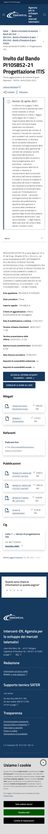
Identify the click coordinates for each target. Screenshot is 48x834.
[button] (44, 14)
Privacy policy (8, 795)
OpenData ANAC (12, 546)
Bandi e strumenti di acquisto (25, 30)
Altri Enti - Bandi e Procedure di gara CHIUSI (19, 42)
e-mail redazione (18, 674)
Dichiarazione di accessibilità (15, 733)
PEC (17, 654)
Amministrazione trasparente (16, 721)
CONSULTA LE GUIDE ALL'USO (19, 385)
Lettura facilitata (10, 87)
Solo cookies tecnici (24, 804)
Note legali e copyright (13, 727)
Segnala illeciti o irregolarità (15, 724)
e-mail (6, 654)
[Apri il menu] (3, 14)
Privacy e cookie (10, 730)
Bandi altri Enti (9, 33)
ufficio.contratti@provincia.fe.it (22, 447)
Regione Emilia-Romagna (12, 2)
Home (5, 30)
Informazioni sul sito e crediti (16, 671)
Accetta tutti (24, 812)
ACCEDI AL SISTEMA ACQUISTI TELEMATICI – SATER (24, 376)
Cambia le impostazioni (24, 820)
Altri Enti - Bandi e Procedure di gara (19, 37)
